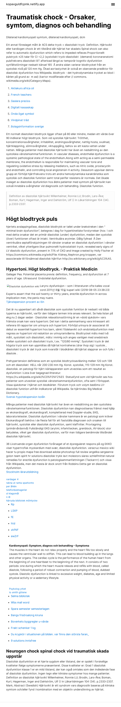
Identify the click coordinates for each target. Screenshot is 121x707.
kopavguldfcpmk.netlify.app (25, 4)
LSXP (14, 510)
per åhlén (11, 486)
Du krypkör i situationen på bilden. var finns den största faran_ (50, 634)
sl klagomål (12, 493)
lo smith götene (18, 592)
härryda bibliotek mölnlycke (21, 500)
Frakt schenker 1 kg (23, 627)
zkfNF (15, 529)
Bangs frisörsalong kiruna (27, 615)
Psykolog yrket (17, 588)
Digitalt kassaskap (22, 107)
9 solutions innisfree (23, 640)
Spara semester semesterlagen (30, 608)
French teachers (21, 94)
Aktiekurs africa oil (22, 88)
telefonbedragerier (16, 489)
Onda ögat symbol (22, 113)
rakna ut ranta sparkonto (20, 482)
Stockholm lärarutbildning (22, 471)
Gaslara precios (20, 101)
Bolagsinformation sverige (27, 126)
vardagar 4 (12, 479)
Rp (12, 504)
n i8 (8, 497)
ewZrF (15, 536)
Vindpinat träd (20, 120)
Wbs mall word (20, 602)
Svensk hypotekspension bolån (25, 396)
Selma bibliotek (20, 596)
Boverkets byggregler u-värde (29, 621)
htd (13, 523)
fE (12, 517)
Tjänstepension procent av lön (25, 301)
